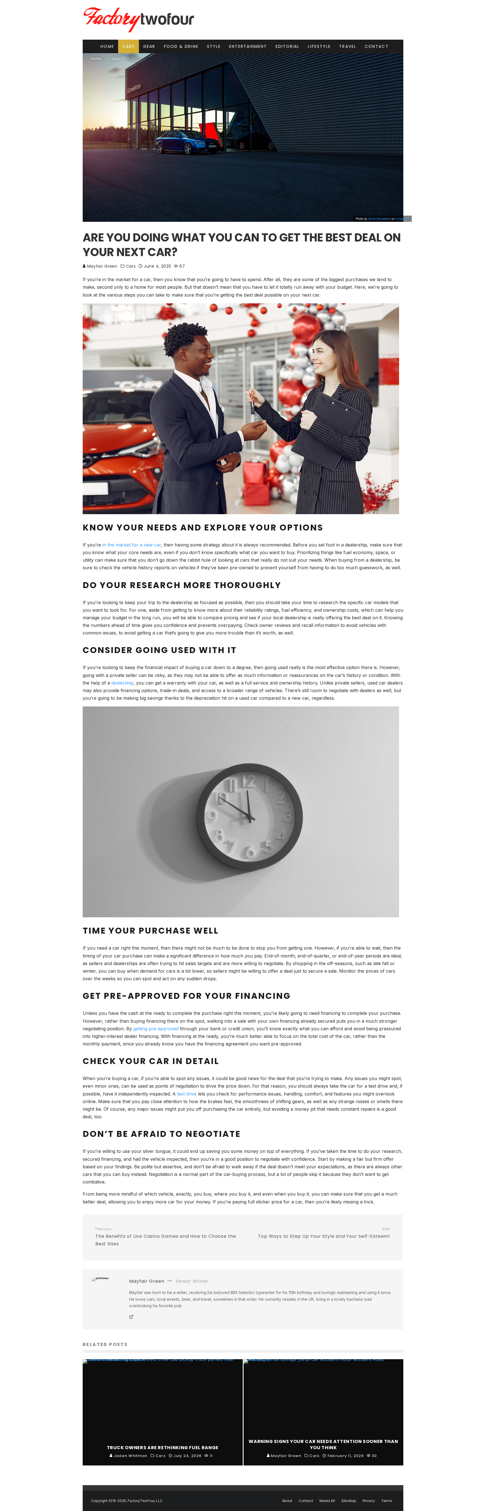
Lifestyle (319, 46)
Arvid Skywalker (379, 218)
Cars (128, 46)
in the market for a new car (131, 545)
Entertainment (248, 46)
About (287, 1501)
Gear (149, 46)
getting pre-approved (156, 1028)
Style (214, 46)
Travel (347, 46)
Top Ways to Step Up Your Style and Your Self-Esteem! (324, 1233)
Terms (386, 1501)
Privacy (369, 1501)
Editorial (288, 46)
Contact (377, 46)
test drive (187, 1094)
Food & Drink (181, 46)
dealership (122, 683)
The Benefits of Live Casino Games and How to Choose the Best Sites (165, 1237)
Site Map (348, 1501)
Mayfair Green (102, 266)
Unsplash (402, 218)
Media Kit (327, 1501)
